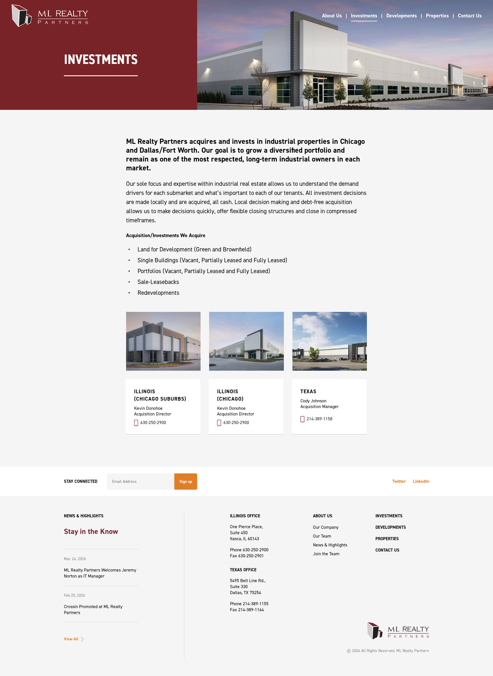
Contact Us (470, 15)
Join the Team (326, 554)
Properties (437, 15)
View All (71, 639)
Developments (401, 15)
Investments (364, 15)
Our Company (325, 527)
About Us (332, 15)
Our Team (322, 536)
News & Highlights (330, 545)
